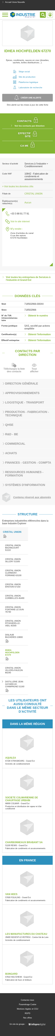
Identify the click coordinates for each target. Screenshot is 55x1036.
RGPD (27, 1013)
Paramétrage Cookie (27, 1004)
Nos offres (27, 1018)
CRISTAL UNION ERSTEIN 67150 (13, 585)
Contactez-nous (27, 1000)
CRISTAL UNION (33, 193)
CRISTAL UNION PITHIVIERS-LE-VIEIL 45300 (13, 623)
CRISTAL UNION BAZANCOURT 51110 (13, 547)
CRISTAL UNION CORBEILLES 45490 (14, 597)
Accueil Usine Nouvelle (15, 2)
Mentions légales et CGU (27, 1009)
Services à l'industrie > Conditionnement (36, 165)
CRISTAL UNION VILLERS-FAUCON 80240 (14, 670)
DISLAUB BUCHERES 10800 (14, 636)
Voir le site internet (20, 221)
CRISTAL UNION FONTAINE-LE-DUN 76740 (14, 609)
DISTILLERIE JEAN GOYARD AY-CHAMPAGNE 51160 (14, 684)
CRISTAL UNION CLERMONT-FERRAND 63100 (13, 572)
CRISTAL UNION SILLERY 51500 (13, 560)
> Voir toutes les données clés (17, 186)
